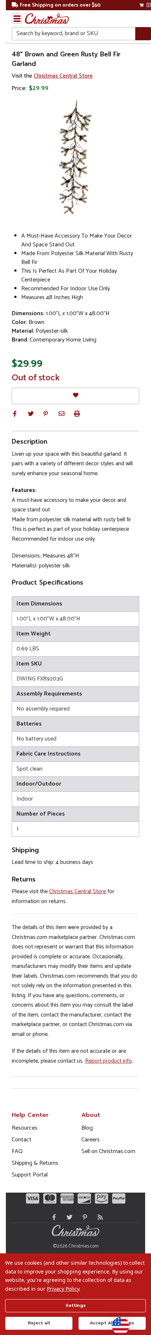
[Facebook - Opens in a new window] (52, 1217)
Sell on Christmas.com (108, 1151)
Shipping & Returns (35, 1163)
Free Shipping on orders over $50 (60, 5)
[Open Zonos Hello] (116, 1322)
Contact (22, 1140)
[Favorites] (75, 396)
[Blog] (99, 1217)
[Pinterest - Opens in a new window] (83, 1217)
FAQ (17, 1151)
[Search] (143, 34)
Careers (90, 1140)
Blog (87, 1128)
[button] (15, 414)
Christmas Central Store (63, 76)
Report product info (108, 1061)
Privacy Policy (63, 1288)
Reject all (39, 1323)
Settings (76, 1305)
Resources (24, 1128)
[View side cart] (148, 5)
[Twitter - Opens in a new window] (68, 1217)
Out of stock (36, 378)
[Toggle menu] (17, 19)
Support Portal (30, 1175)
